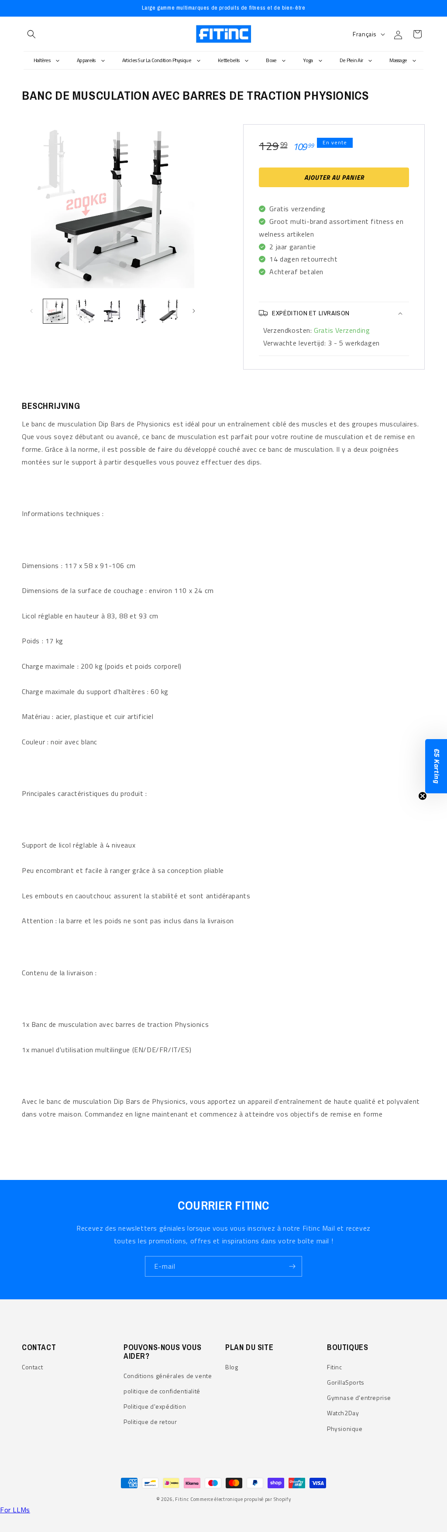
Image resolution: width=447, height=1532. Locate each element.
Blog (231, 1366)
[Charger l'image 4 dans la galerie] (141, 311)
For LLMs (15, 1509)
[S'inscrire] (292, 1266)
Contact (32, 1366)
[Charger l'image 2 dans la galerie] (84, 311)
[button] (31, 34)
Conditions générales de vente (168, 1375)
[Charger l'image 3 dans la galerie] (112, 311)
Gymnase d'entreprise (359, 1397)
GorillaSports (345, 1382)
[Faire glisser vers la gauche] (31, 311)
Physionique (345, 1428)
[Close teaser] (422, 796)
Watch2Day (343, 1412)
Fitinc (334, 1366)
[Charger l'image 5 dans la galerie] (170, 311)
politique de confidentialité (162, 1391)
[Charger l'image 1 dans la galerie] (55, 311)
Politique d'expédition (155, 1406)
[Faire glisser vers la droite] (193, 311)
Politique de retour (150, 1421)
